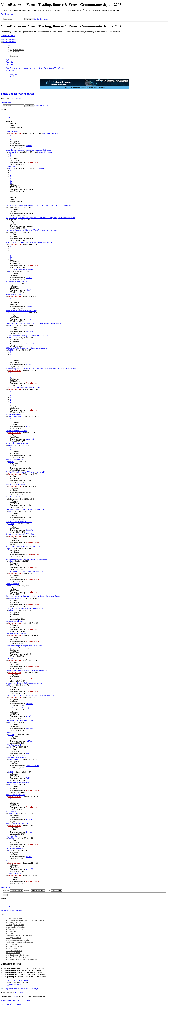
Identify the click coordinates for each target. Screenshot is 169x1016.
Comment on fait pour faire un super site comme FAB (25, 509)
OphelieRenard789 (15, 598)
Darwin (8, 733)
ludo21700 (12, 784)
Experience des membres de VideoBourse (21, 534)
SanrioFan (29, 530)
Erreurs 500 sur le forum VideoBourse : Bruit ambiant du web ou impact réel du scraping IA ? (39, 205)
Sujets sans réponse (13, 74)
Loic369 (11, 511)
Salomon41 (30, 344)
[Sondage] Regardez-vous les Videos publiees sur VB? (25, 472)
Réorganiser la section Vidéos (16, 282)
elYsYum (29, 704)
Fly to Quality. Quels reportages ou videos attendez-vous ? (27, 336)
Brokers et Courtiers (50, 133)
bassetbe (11, 462)
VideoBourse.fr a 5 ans (14, 861)
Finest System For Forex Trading (17, 497)
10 (11, 177)
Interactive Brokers (12, 131)
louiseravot (30, 439)
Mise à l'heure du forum (14, 770)
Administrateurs (17, 98)
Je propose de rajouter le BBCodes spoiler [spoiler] (24, 683)
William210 (12, 813)
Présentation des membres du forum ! (19, 522)
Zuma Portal (19, 992)
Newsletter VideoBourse (14, 621)
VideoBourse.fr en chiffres (15, 795)
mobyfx (11, 710)
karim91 (29, 857)
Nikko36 (29, 819)
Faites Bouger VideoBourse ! (16, 431)
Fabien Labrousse (14, 133)
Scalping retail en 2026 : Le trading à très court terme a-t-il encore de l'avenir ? (34, 323)
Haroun (28, 319)
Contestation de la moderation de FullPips (21, 720)
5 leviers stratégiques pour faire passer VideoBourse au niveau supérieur (32, 230)
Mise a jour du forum (13, 658)
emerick (29, 364)
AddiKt (11, 524)
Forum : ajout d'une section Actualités (19, 269)
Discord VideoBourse (13, 414)
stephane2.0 (12, 648)
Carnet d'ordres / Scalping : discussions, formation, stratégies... (28, 150)
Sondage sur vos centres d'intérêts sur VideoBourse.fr (25, 609)
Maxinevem (12, 325)
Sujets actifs (10, 76)
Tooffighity (12, 838)
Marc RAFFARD (14, 759)
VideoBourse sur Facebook (15, 484)
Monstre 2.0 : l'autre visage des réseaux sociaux (23, 546)
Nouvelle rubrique (12, 584)
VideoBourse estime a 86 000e (17, 824)
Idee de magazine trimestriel (16, 633)
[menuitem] (17, 50)
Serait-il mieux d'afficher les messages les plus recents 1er (26, 671)
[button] (8, 117)
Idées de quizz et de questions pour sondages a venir (24, 571)
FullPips (11, 350)
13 (11, 183)
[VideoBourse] (8, 40)
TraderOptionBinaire (15, 416)
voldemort (12, 152)
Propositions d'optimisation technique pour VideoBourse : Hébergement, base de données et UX (40, 218)
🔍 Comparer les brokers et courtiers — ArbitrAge (19, 989)
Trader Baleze (13, 338)
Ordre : (48, 890)
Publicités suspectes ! (13, 745)
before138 (29, 869)
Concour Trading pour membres (17, 782)
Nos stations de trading (14, 294)
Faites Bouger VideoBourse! (17, 93)
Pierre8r (11, 685)
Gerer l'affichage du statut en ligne (18, 708)
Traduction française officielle (11, 1000)
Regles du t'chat (11, 811)
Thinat (10, 561)
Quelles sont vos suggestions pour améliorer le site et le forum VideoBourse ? (34, 596)
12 (11, 181)
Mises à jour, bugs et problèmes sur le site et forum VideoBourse (29, 242)
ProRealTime (10, 166)
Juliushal (29, 146)
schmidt (28, 290)
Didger (10, 168)
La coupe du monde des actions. (17, 443)
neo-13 (10, 586)
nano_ (10, 271)
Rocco (28, 427)
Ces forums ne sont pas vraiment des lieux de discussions (26, 559)
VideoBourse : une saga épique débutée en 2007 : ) (24, 387)
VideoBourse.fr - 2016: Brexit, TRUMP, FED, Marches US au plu (30, 695)
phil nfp (11, 549)
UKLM (11, 735)
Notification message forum (16, 757)
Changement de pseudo (14, 848)
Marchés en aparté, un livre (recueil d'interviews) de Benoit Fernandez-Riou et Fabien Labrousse (41, 369)
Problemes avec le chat (14, 873)
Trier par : (27, 890)
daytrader (29, 832)
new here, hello (11, 836)
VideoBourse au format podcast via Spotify (21, 311)
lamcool (29, 278)
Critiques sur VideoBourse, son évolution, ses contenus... (26, 348)
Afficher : (6, 890)
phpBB (14, 996)
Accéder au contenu (8, 14)
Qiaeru (27, 1000)
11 (11, 179)
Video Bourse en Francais (15, 460)
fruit (9, 747)
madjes (10, 445)
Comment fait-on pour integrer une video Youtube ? (24, 646)
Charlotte (29, 307)
